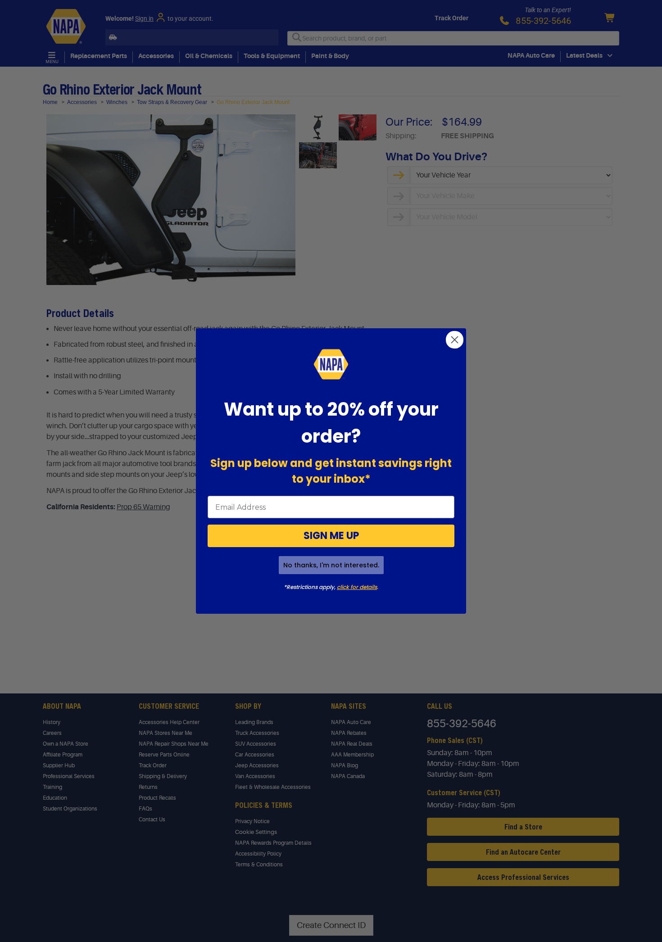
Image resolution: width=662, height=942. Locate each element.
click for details (357, 587)
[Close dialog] (454, 340)
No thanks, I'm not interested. (331, 565)
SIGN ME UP (331, 536)
